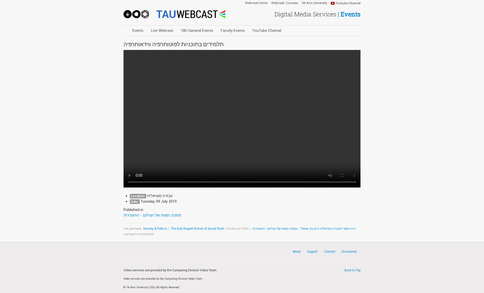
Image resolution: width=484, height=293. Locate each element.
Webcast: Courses (284, 3)
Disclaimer (349, 251)
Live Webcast (162, 30)
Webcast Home (256, 3)
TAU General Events (197, 30)
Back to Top (352, 270)
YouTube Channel (266, 30)
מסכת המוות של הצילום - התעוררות (275, 228)
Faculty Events (233, 30)
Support (312, 251)
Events (137, 30)
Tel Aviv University (314, 3)
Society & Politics (155, 228)
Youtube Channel (348, 3)
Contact (329, 251)
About (297, 251)
